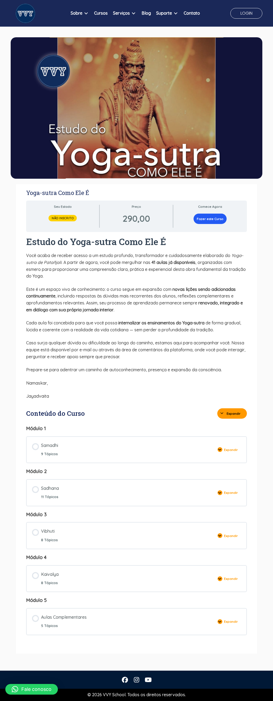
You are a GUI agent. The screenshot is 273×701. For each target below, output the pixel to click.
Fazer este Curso (210, 219)
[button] (246, 13)
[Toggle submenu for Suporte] (175, 13)
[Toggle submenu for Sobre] (86, 13)
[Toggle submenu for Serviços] (133, 13)
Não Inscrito (63, 218)
